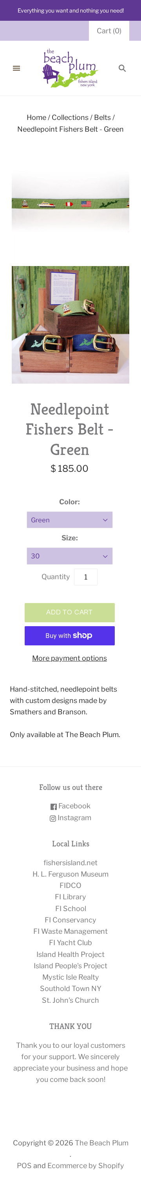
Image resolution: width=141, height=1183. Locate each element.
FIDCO (70, 885)
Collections (70, 117)
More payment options (69, 658)
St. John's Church (70, 1000)
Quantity (56, 576)
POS (24, 1165)
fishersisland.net (70, 863)
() (109, 31)
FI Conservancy (70, 920)
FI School (70, 908)
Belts (102, 117)
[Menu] (16, 68)
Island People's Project (70, 966)
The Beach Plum (101, 1143)
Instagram (73, 817)
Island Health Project (70, 954)
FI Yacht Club (70, 942)
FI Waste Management (70, 931)
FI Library (70, 897)
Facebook (73, 806)
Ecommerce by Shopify (85, 1165)
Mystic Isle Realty (70, 977)
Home (36, 117)
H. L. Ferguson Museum (70, 874)
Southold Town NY (70, 988)
